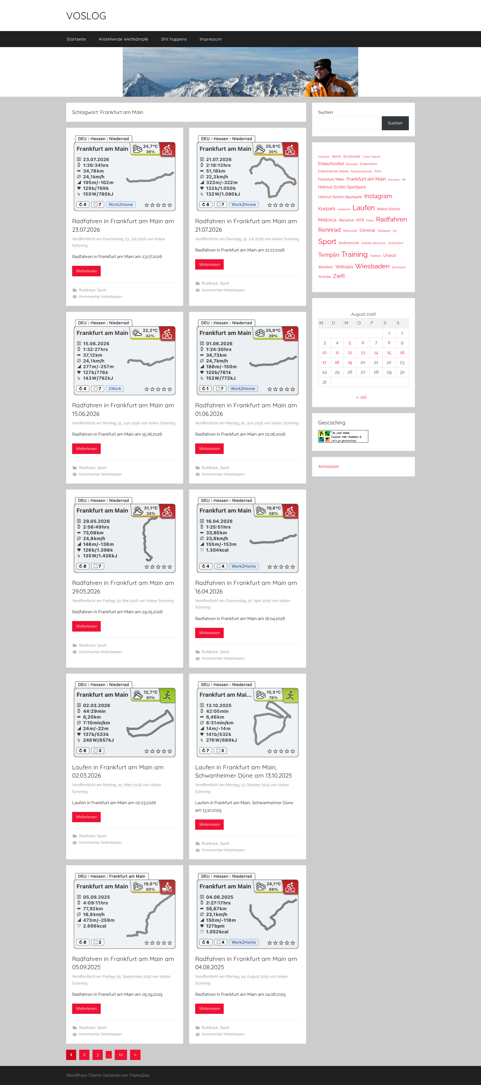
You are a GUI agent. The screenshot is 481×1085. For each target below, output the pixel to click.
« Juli (361, 397)
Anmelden (328, 466)
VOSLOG (86, 15)
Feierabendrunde (361, 171)
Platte (370, 220)
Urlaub (389, 255)
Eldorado (352, 164)
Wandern (325, 267)
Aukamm (324, 156)
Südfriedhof (395, 243)
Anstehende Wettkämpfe (123, 39)
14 (376, 352)
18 (337, 362)
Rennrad (329, 229)
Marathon (346, 220)
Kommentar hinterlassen (100, 296)
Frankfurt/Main (331, 179)
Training (354, 254)
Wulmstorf (399, 267)
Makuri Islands (388, 209)
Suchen (325, 112)
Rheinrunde (350, 230)
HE (404, 179)
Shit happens (174, 39)
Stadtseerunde (349, 243)
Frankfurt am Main (366, 179)
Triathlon (375, 256)
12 (350, 352)
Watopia (344, 266)
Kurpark (326, 208)
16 (402, 352)
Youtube (324, 277)
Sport (101, 290)
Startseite (76, 39)
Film (378, 171)
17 (324, 362)
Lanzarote (344, 209)
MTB (360, 220)
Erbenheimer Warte (333, 171)
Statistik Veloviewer (373, 243)
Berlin (336, 156)
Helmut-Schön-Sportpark (342, 187)
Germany (394, 179)
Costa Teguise (372, 156)
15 (389, 352)
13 (363, 352)
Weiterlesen (86, 271)
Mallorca (327, 219)
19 (350, 362)
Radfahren (391, 219)
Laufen (363, 208)
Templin (328, 254)
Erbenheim (368, 164)
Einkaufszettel (331, 163)
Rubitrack (87, 290)
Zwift (339, 276)
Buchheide (351, 156)
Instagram (378, 196)
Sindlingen (384, 230)
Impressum (211, 39)
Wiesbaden (372, 266)
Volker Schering (285, 239)
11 (337, 352)
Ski (395, 230)
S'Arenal (367, 230)
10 (121, 1054)
